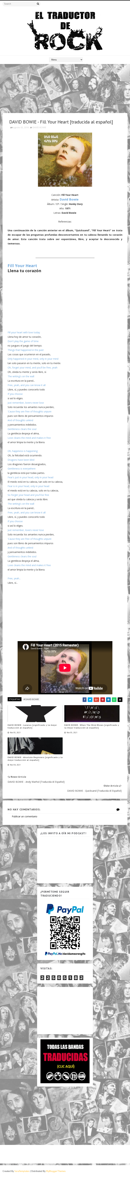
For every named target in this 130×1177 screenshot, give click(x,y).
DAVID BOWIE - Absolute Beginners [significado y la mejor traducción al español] (35, 758)
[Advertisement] (65, 89)
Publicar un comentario (24, 816)
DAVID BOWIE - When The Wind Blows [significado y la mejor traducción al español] (91, 726)
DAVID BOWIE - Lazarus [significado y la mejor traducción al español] (32, 726)
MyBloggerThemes (56, 1171)
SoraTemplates (21, 1171)
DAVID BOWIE (39, 127)
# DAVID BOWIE (31, 699)
